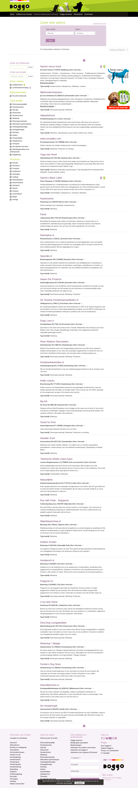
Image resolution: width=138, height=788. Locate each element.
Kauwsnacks (47, 198)
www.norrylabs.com (50, 138)
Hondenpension (46, 745)
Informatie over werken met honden (83, 747)
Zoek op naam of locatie (48, 738)
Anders (42, 769)
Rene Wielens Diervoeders (54, 341)
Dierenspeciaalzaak (47, 757)
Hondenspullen (15, 764)
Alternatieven (14, 745)
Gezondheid (14, 750)
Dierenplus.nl (47, 235)
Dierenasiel (44, 750)
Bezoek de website (47, 83)
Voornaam (74, 764)
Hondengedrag (15, 757)
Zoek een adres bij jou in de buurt (46, 14)
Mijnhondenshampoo (51, 92)
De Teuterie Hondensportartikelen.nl (59, 300)
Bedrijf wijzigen (76, 745)
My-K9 (43, 401)
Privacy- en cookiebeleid (110, 750)
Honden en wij (15, 755)
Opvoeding (14, 769)
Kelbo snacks (47, 380)
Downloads (88, 14)
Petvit (43, 214)
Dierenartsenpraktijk (47, 742)
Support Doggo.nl (107, 748)
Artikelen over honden (24, 14)
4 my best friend (48, 602)
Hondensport (14, 762)
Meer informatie (75, 70)
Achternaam (75, 771)
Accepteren (79, 783)
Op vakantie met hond (48, 779)
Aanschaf (13, 742)
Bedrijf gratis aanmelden (79, 743)
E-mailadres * (75, 758)
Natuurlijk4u (46, 479)
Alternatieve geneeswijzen (49, 759)
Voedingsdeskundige (47, 762)
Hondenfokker (45, 771)
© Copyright (105, 753)
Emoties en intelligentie (18, 747)
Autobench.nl (47, 560)
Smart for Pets (48, 422)
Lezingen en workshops (18, 738)
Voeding (13, 781)
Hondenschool (45, 752)
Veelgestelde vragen (99, 23)
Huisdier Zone (47, 438)
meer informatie (68, 783)
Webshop (43, 755)
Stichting (43, 767)
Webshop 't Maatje (50, 643)
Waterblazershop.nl (50, 521)
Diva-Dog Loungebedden (53, 622)
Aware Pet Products (51, 279)
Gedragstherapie (46, 764)
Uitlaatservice (45, 774)
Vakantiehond (47, 115)
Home (12, 14)
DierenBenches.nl (49, 685)
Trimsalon (43, 776)
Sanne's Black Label (51, 177)
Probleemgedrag (16, 774)
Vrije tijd (43, 747)
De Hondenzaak (48, 705)
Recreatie (13, 776)
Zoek (50, 40)
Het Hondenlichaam (17, 752)
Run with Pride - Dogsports (54, 500)
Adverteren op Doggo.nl (79, 750)
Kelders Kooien (48, 542)
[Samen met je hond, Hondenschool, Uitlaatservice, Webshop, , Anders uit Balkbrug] (118, 76)
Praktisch (13, 771)
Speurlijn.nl (46, 256)
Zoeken (30, 67)
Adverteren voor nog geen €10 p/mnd (84, 752)
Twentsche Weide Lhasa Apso (56, 459)
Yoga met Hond (48, 154)
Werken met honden (17, 784)
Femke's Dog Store (50, 664)
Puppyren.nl (46, 581)
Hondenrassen (15, 759)
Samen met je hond (50, 66)
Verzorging (14, 779)
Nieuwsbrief (78, 14)
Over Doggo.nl (106, 746)
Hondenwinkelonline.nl (52, 362)
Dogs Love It (47, 320)
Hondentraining (15, 767)
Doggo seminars (66, 14)
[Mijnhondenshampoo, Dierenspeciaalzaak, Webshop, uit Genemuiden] (118, 100)
